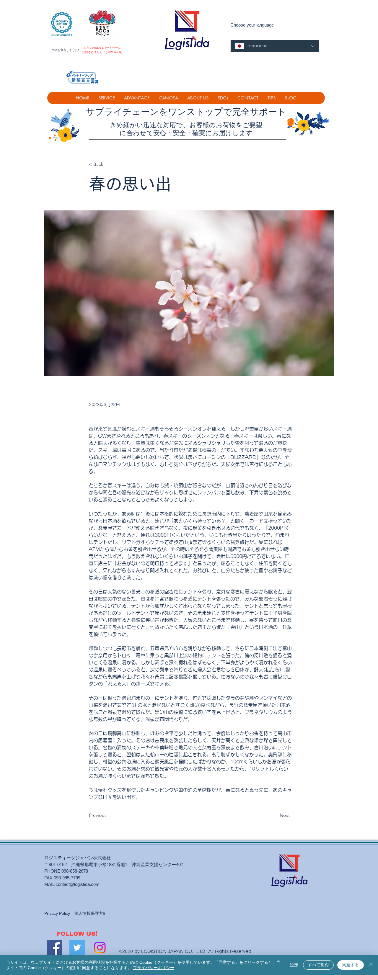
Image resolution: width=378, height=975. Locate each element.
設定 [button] (294, 965)
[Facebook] (54, 947)
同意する (350, 964)
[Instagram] (99, 947)
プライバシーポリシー (153, 967)
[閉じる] (370, 965)
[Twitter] (77, 947)
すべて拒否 (318, 964)
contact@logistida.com (78, 884)
